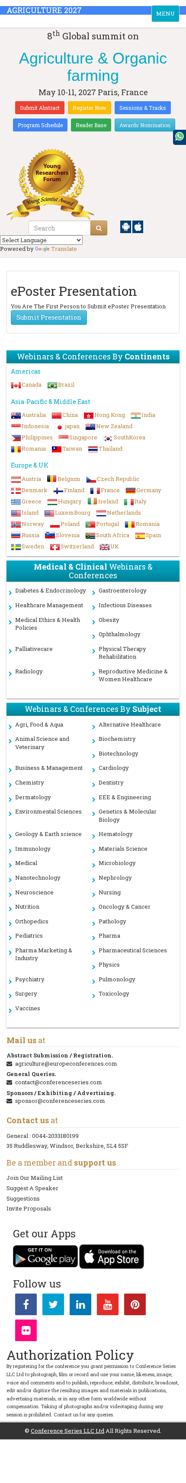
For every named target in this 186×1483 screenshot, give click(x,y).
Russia (30, 535)
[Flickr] (26, 1332)
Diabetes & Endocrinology (50, 590)
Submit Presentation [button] (48, 317)
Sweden (33, 546)
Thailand (110, 448)
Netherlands (124, 512)
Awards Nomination (144, 125)
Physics (109, 964)
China (70, 415)
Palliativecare (34, 649)
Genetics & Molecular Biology (128, 815)
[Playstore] (126, 226)
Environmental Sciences (48, 811)
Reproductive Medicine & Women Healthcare (133, 675)
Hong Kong (109, 415)
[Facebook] (26, 1306)
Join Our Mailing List (34, 1178)
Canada (32, 384)
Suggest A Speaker (32, 1188)
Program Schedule (40, 125)
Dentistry (111, 782)
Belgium (69, 479)
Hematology (116, 834)
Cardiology (114, 768)
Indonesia (35, 426)
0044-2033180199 (55, 1136)
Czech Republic (118, 479)
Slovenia (68, 535)
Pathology (112, 921)
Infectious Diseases (125, 605)
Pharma (109, 935)
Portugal (107, 524)
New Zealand (114, 426)
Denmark (35, 490)
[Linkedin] (80, 1306)
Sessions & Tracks (142, 107)
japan (72, 426)
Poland (70, 524)
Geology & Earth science (48, 834)
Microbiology (117, 863)
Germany (148, 490)
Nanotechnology (38, 877)
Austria (31, 479)
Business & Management (49, 768)
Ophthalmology (120, 634)
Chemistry (29, 782)
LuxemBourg (72, 512)
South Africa (112, 535)
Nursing (110, 892)
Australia (34, 415)
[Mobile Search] (98, 228)
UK (114, 546)
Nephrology (115, 877)
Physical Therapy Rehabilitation (122, 653)
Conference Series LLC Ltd (67, 1431)
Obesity (109, 620)
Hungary (70, 501)
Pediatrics (29, 935)
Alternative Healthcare (130, 724)
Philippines (37, 437)
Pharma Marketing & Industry (43, 954)
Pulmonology (117, 979)
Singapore (83, 437)
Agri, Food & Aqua (39, 724)
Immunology (33, 848)
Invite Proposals (28, 1208)
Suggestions (23, 1198)
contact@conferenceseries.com (58, 1082)
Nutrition (27, 906)
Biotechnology (118, 753)
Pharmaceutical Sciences (133, 950)
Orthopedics (31, 921)
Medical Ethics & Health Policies (47, 624)
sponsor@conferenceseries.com (60, 1101)
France (110, 490)
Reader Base (91, 125)
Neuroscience (34, 892)
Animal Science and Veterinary (42, 743)
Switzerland (77, 546)
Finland (74, 490)
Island (30, 512)
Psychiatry (30, 979)
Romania (34, 448)
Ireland (108, 501)
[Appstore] (137, 226)
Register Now (89, 107)
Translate (64, 249)
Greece (32, 501)
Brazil (66, 384)
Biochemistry (117, 739)
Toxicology (114, 993)
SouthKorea (129, 437)
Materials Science (123, 848)
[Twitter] (53, 1306)
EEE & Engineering (125, 797)
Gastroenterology (123, 590)
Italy (141, 501)
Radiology (29, 671)
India (148, 415)
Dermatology (33, 797)
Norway (33, 524)
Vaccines (27, 1008)
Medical (26, 863)
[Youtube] (108, 1306)
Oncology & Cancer (125, 906)
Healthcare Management (49, 605)
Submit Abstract (40, 107)
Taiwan (72, 448)
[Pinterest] (135, 1306)
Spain (153, 535)
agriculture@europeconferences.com (66, 1063)
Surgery (26, 993)
